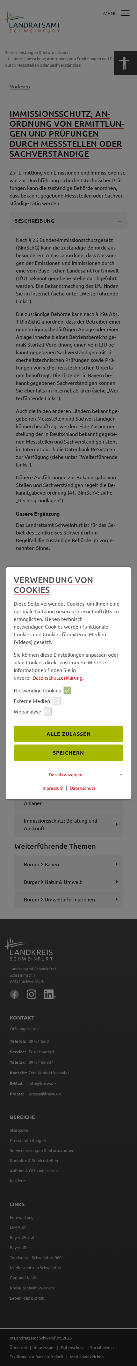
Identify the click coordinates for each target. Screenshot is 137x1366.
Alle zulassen (69, 733)
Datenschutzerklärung (57, 677)
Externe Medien (32, 701)
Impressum (52, 788)
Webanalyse (27, 711)
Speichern (68, 753)
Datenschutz (83, 788)
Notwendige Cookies (37, 690)
